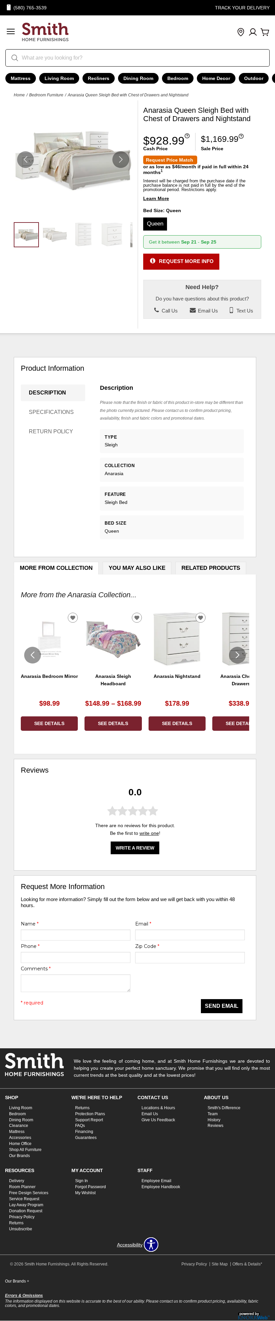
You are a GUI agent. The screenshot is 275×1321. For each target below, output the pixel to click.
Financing (84, 1131)
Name (30, 924)
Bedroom (177, 78)
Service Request (24, 1199)
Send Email (221, 1006)
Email (143, 924)
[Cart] (265, 32)
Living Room (59, 78)
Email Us (207, 311)
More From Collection (56, 568)
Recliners (98, 78)
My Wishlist (85, 1193)
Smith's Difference (224, 1108)
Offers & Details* (247, 1264)
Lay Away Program (26, 1205)
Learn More (156, 198)
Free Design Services (28, 1193)
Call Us (169, 311)
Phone (30, 946)
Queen (155, 224)
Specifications (51, 412)
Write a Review (135, 848)
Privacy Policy (22, 1217)
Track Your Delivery (242, 7)
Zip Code (147, 946)
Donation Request (25, 1211)
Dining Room (138, 78)
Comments (36, 969)
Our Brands (19, 1155)
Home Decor (216, 78)
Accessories (20, 1137)
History (214, 1119)
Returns (82, 1108)
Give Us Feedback (158, 1119)
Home (19, 95)
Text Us (244, 311)
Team (213, 1113)
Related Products (210, 568)
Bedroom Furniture (46, 95)
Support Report (89, 1119)
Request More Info (186, 261)
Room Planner (22, 1186)
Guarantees (86, 1137)
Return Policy (51, 431)
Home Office (20, 1143)
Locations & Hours (158, 1108)
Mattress (21, 78)
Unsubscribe (20, 1228)
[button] (10, 32)
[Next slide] (237, 655)
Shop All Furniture (25, 1149)
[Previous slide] (32, 655)
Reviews (215, 1125)
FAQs (80, 1125)
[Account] (253, 32)
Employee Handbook (161, 1186)
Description (47, 392)
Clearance (18, 1125)
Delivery (16, 1180)
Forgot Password (90, 1186)
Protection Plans (90, 1113)
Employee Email (156, 1180)
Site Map (220, 1264)
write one (149, 833)
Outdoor (253, 78)
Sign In (81, 1180)
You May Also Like (137, 568)
